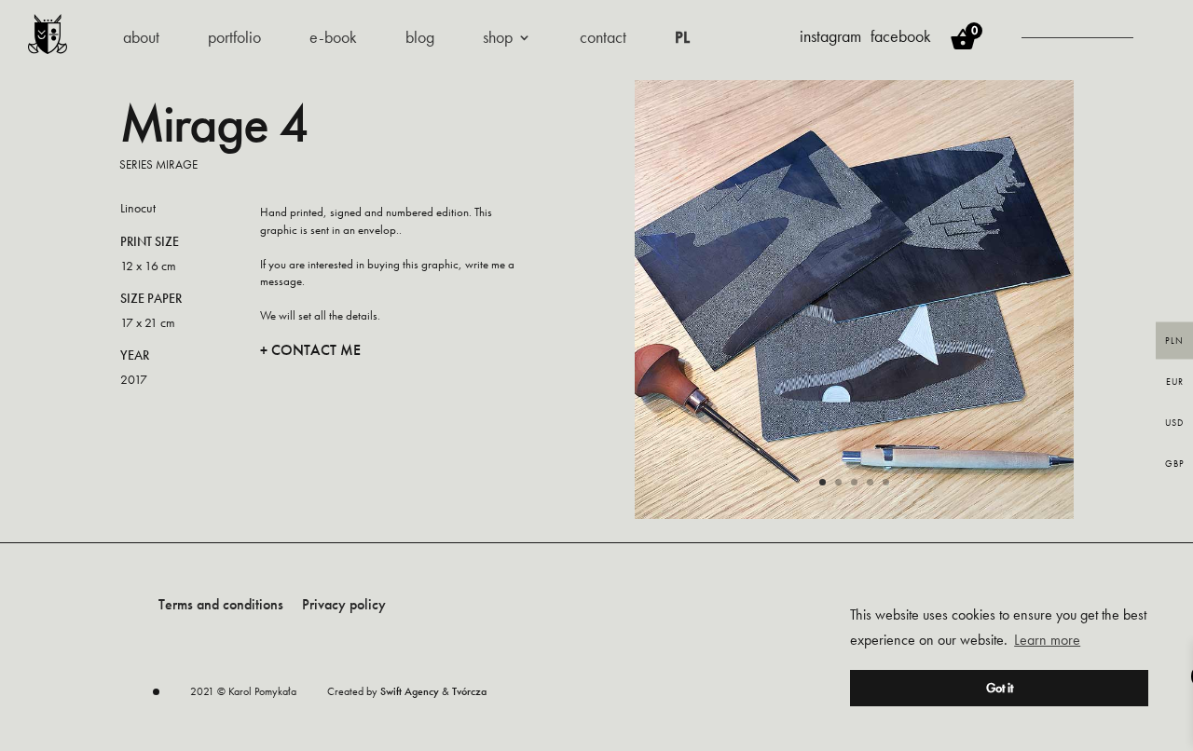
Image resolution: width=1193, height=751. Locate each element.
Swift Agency (409, 691)
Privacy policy (344, 604)
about (141, 39)
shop (498, 39)
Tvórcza (469, 691)
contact (603, 39)
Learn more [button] (1047, 639)
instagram (830, 36)
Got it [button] (999, 687)
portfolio (234, 39)
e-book (333, 39)
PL (682, 39)
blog (419, 39)
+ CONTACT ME (310, 350)
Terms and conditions (220, 604)
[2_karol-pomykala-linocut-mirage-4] (854, 514)
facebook (901, 36)
